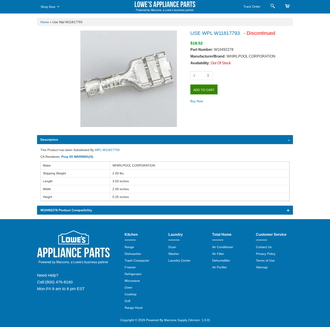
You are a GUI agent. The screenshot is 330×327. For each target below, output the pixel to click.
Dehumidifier (221, 260)
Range (129, 247)
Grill (127, 301)
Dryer (172, 247)
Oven (128, 287)
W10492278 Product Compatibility (66, 210)
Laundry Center (179, 260)
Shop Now (48, 7)
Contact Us (264, 247)
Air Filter (218, 254)
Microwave (132, 281)
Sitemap (262, 267)
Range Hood (134, 307)
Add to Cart (204, 90)
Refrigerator (133, 274)
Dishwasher (133, 254)
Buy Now (196, 101)
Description (49, 139)
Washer (173, 254)
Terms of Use (265, 260)
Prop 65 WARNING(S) (77, 156)
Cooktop (130, 294)
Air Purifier (219, 267)
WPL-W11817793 (107, 150)
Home (44, 22)
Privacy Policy (265, 254)
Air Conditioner (222, 247)
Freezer (130, 267)
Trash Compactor (137, 260)
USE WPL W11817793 (215, 33)
